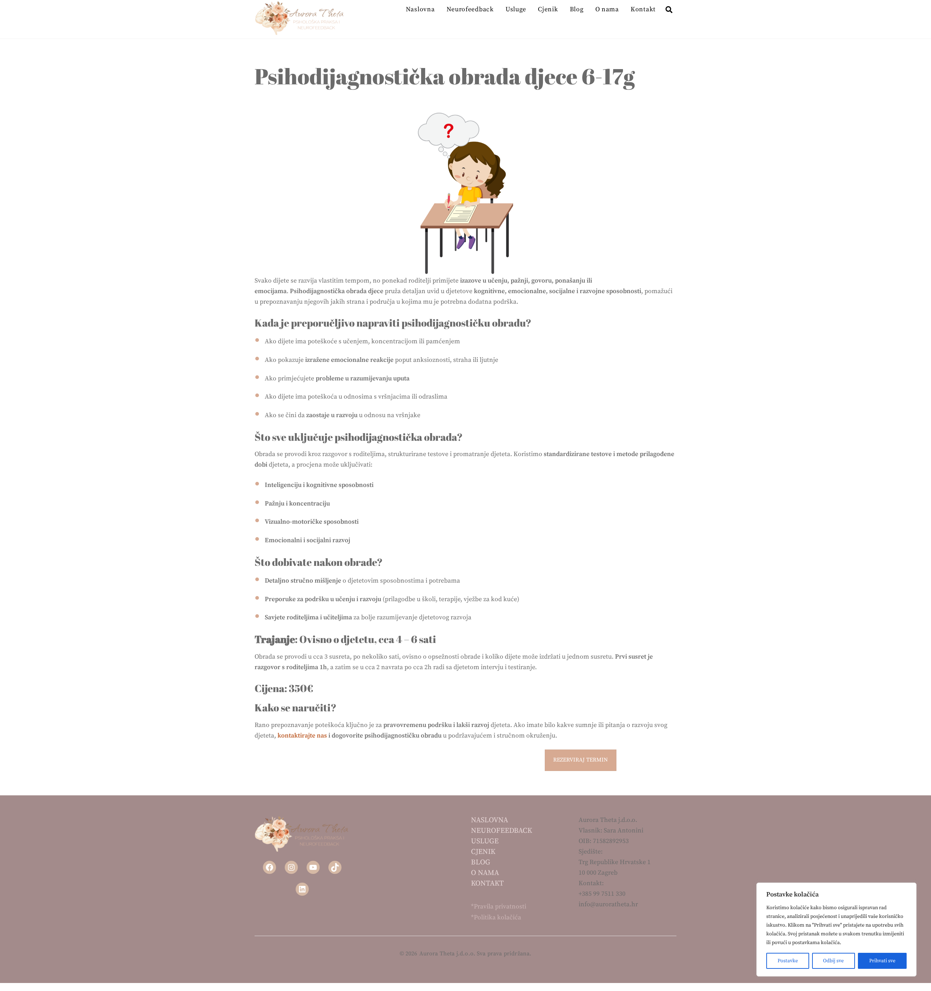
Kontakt (643, 9)
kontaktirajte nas (302, 736)
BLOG (480, 862)
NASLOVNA (489, 820)
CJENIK (483, 851)
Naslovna (420, 9)
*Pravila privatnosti (498, 907)
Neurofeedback (470, 9)
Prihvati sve (882, 961)
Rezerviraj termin (580, 759)
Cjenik (548, 9)
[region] (836, 929)
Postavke (788, 961)
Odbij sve (833, 961)
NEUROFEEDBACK (501, 830)
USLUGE (485, 841)
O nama (607, 9)
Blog (577, 9)
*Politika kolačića (496, 918)
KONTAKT (487, 883)
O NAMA (485, 873)
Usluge (516, 9)
